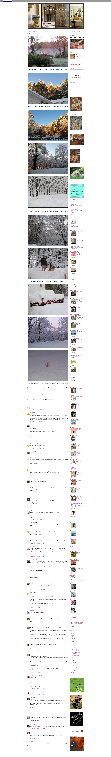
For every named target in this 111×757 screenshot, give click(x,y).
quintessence (32, 412)
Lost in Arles (73, 267)
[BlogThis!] (48, 399)
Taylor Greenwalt (33, 522)
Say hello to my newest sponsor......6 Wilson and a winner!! (79, 540)
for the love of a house (34, 616)
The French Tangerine (75, 338)
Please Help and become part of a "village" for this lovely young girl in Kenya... (79, 317)
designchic (32, 539)
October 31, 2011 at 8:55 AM (37, 421)
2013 (72, 631)
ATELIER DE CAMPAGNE (76, 583)
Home (48, 743)
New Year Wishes (79, 307)
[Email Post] (45, 399)
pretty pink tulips (74, 471)
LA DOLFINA (73, 403)
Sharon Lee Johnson (33, 715)
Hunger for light (78, 268)
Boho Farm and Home (34, 582)
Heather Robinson (33, 479)
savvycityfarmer (33, 406)
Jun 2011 (73, 662)
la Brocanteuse (73, 591)
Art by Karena (73, 427)
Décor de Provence (74, 330)
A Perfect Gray (32, 451)
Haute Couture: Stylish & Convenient (76, 653)
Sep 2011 (73, 657)
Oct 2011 (73, 640)
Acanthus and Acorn (33, 497)
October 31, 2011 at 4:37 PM (37, 519)
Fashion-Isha (73, 275)
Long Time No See (79, 291)
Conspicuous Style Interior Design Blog (76, 375)
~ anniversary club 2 (79, 339)
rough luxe (73, 395)
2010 (72, 672)
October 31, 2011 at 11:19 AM (37, 476)
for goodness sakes (74, 281)
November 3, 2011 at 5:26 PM (37, 650)
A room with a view (33, 530)
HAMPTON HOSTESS (34, 724)
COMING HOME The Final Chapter (79, 489)
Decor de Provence (33, 546)
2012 (72, 633)
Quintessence (73, 214)
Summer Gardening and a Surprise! (79, 553)
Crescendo (72, 384)
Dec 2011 (74, 636)
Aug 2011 (74, 659)
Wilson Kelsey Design (75, 354)
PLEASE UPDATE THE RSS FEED (77, 227)
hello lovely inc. (74, 204)
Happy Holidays (78, 584)
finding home (73, 383)
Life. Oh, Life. (78, 436)
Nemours (77, 420)
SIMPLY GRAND (74, 559)
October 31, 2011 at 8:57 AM (37, 440)
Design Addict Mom (74, 251)
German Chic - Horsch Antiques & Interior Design (79, 445)
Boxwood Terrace (74, 510)
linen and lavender (74, 435)
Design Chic (73, 619)
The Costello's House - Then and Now (79, 453)
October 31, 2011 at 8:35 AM (37, 409)
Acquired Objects (56, 10)
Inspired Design (74, 615)
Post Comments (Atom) (36, 745)
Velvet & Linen (73, 284)
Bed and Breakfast (79, 388)
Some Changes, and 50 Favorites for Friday (79, 377)
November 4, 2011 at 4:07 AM (37, 672)
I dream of (73, 487)
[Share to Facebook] (50, 399)
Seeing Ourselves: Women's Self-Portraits (78, 429)
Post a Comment (30, 741)
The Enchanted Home (75, 538)
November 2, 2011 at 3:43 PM (37, 623)
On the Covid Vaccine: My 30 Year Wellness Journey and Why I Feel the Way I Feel (76, 277)
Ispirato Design (32, 610)
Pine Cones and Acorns (75, 209)
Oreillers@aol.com (73, 33)
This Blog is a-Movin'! (79, 568)
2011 (72, 635)
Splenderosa (73, 230)
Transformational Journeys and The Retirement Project (79, 300)
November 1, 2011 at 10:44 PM (37, 589)
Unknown (32, 592)
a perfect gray (73, 451)
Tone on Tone (73, 322)
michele (31, 510)
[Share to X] (49, 399)
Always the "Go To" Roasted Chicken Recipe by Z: (79, 497)
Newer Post (29, 743)
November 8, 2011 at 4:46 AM (37, 738)
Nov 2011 (74, 638)
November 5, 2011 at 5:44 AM (37, 721)
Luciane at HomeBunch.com (35, 424)
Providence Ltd (74, 626)
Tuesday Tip (78, 531)
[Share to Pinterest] (51, 399)
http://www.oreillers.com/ (74, 35)
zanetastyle (73, 495)
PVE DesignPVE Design (75, 280)
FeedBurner (79, 77)
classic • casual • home (75, 246)
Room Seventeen (33, 443)
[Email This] (46, 399)
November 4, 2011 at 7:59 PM (37, 694)
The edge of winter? (32, 33)
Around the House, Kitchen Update (79, 524)
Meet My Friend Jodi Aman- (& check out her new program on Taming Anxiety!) (77, 506)
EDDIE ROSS (73, 620)
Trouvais (72, 467)
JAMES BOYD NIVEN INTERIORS (79, 240)
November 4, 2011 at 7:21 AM (37, 688)
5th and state (73, 259)
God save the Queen (79, 608)
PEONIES (77, 404)
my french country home (75, 546)
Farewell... (72, 576)
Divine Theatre (32, 697)
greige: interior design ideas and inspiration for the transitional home (77, 623)
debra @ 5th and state (34, 468)
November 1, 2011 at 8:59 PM (37, 579)
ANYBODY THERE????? (78, 220)
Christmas (77, 367)
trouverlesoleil (73, 617)
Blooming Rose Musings (34, 731)
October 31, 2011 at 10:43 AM (37, 454)
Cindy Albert (32, 691)
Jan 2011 (73, 670)
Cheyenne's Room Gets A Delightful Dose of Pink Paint (79, 253)
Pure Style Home (74, 567)
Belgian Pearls (73, 443)
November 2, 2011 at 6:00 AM (37, 607)
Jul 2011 (73, 660)
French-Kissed (32, 486)
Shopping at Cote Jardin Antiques (78, 324)
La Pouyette (73, 306)
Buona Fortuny (73, 468)
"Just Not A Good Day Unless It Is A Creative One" (79, 348)
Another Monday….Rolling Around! (79, 461)
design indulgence (74, 218)
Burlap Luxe (73, 346)
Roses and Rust (73, 366)
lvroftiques (32, 625)
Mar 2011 (74, 667)
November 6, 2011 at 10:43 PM (37, 728)
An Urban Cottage (74, 522)
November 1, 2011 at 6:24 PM (37, 556)
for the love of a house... (75, 314)
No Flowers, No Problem (78, 512)
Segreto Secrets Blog (74, 518)
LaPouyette (32, 653)
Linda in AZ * (32, 559)
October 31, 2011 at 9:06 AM (37, 448)
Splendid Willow (74, 579)
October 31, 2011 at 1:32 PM (37, 494)
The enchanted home (33, 457)
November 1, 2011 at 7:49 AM (37, 536)
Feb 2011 (73, 669)
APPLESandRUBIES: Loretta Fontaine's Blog (76, 504)
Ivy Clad (72, 411)
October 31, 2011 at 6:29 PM (37, 527)
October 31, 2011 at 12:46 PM (37, 483)
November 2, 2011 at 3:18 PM (37, 614)
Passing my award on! (75, 646)
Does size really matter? (76, 655)
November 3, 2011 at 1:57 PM (37, 640)
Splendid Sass (73, 238)
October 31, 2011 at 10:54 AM (37, 465)
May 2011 (74, 664)
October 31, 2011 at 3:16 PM (37, 507)
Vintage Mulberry (74, 459)
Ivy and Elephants (33, 642)
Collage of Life (73, 298)
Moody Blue (74, 647)
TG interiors (73, 479)
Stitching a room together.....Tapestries (76, 650)
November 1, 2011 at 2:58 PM (37, 543)
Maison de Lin (73, 607)
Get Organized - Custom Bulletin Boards (78, 473)
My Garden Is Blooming (78, 601)
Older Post (66, 743)
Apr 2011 (73, 665)
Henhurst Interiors (74, 419)
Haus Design (73, 575)
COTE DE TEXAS (74, 226)
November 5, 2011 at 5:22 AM (37, 712)
